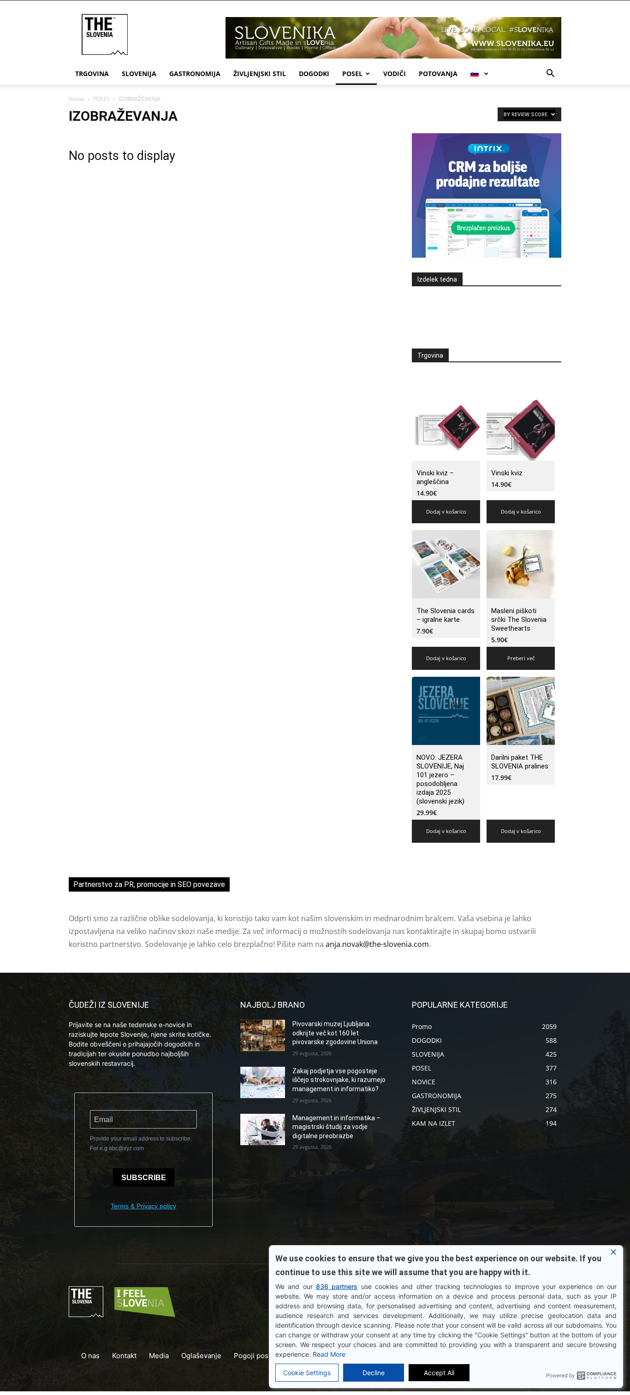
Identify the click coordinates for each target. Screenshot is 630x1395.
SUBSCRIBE (143, 1178)
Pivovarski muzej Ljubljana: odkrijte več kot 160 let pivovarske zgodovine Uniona (335, 1033)
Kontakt (124, 1355)
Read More (329, 1354)
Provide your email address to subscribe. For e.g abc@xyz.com (141, 1143)
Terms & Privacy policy (143, 1206)
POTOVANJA (438, 73)
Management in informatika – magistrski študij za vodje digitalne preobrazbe (336, 1127)
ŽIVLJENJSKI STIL (259, 73)
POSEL (352, 73)
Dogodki (314, 73)
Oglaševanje (201, 1355)
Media (159, 1355)
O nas (90, 1355)
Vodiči (394, 73)
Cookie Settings (307, 1373)
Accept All (439, 1373)
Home (76, 99)
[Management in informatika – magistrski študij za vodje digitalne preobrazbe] (262, 1129)
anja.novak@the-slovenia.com (377, 944)
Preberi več (521, 658)
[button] (550, 74)
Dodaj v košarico (446, 511)
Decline (374, 1373)
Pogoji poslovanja (262, 1355)
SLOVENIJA (139, 73)
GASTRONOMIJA (194, 73)
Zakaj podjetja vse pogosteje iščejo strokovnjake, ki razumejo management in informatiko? (339, 1080)
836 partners (336, 1286)
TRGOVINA (92, 73)
